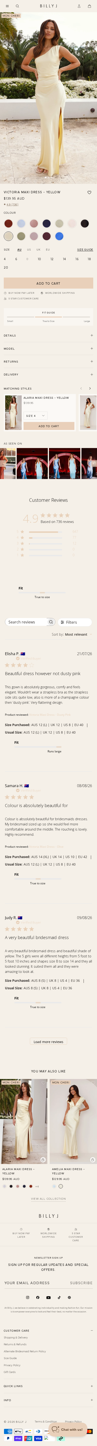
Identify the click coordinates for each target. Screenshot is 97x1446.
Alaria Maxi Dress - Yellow (46, 397)
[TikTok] (59, 1297)
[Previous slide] (81, 388)
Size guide (85, 249)
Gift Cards (10, 1372)
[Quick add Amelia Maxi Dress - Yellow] (93, 1160)
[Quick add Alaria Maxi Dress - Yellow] (43, 1160)
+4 (37, 1186)
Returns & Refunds (15, 1344)
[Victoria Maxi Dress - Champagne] (72, 223)
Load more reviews (48, 1042)
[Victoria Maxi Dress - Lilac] (34, 236)
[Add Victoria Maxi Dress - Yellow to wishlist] (89, 192)
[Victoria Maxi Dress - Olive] (21, 236)
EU (48, 249)
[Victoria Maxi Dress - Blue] (21, 223)
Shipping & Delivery (16, 1337)
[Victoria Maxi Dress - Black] (84, 223)
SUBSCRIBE (81, 1282)
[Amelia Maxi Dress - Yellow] (61, 1186)
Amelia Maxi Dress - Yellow (68, 1171)
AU (19, 249)
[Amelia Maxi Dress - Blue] (54, 1186)
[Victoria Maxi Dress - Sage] (59, 223)
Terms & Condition (46, 1421)
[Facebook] (37, 1297)
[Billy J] (48, 6)
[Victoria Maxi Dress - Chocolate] (46, 236)
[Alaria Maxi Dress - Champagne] (4, 1186)
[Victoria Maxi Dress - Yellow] (8, 236)
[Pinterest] (69, 1297)
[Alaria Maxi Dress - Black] (11, 1186)
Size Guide (10, 1358)
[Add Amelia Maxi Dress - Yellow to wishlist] (93, 1082)
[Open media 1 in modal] (48, 98)
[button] (7, 6)
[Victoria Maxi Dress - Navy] (46, 223)
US (29, 249)
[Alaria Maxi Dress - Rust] (31, 1186)
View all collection (48, 1198)
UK (38, 249)
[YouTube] (48, 1297)
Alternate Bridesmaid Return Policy (25, 1351)
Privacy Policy (12, 1365)
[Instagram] (27, 1297)
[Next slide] (90, 388)
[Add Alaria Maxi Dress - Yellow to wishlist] (43, 1082)
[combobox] (72, 634)
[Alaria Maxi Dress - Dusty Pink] (18, 1186)
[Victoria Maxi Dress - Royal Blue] (59, 236)
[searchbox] (26, 622)
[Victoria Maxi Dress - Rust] (8, 223)
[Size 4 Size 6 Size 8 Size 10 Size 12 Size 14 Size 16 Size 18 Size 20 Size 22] (36, 416)
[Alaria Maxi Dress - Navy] (24, 1186)
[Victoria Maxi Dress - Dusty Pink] (34, 223)
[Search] (17, 6)
